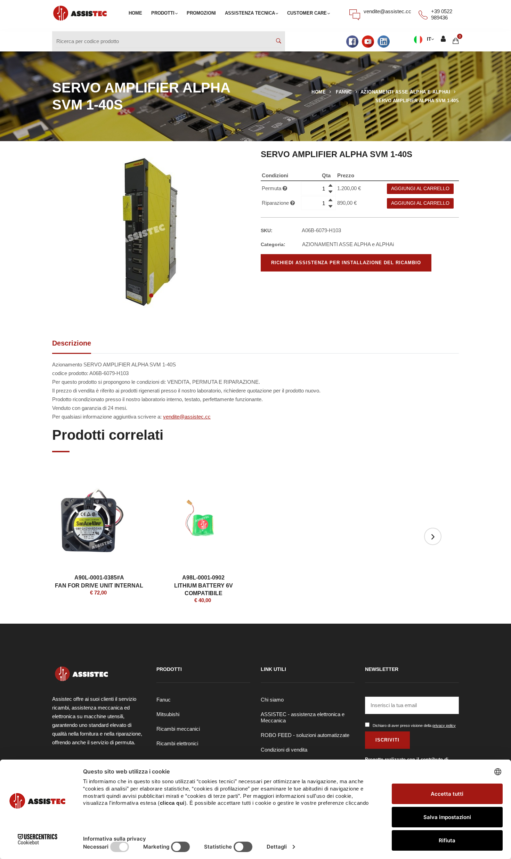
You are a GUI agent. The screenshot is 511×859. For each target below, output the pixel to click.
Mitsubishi (167, 714)
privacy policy (444, 725)
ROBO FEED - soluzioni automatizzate (305, 735)
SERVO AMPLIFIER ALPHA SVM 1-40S (417, 100)
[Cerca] (278, 41)
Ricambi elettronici (177, 743)
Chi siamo (272, 700)
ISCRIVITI (387, 740)
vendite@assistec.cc (387, 11)
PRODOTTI (163, 13)
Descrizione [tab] (71, 343)
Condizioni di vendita (284, 750)
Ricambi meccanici (178, 729)
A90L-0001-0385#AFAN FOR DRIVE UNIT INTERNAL (99, 581)
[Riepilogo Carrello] (456, 41)
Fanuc (163, 700)
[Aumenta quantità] (330, 185)
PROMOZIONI (201, 13)
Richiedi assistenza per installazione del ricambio (346, 262)
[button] (151, 295)
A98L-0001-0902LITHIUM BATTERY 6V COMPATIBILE (203, 585)
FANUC (344, 92)
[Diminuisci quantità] (330, 191)
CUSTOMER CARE (307, 13)
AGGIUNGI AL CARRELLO (420, 188)
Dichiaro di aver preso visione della (414, 725)
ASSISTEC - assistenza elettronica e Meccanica (302, 717)
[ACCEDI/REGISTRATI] (443, 39)
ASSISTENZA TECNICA (250, 13)
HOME (135, 13)
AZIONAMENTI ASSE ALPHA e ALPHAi (405, 92)
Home (318, 92)
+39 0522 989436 (441, 14)
